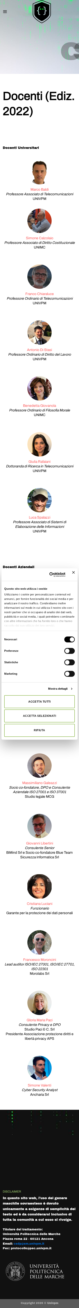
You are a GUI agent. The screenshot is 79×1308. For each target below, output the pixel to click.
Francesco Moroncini (39, 960)
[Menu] (5, 11)
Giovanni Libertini (39, 843)
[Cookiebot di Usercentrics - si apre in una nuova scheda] (49, 574)
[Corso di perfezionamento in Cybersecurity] (41, 11)
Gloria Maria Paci (40, 1020)
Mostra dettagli (58, 688)
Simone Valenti (39, 1085)
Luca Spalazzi (39, 517)
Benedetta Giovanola (39, 406)
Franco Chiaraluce (39, 294)
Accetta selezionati (39, 715)
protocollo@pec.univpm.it (31, 1248)
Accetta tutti (39, 701)
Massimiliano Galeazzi (39, 783)
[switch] (69, 651)
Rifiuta (39, 730)
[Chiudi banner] (73, 574)
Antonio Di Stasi (39, 350)
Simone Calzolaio (39, 238)
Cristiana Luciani (39, 904)
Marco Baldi (39, 189)
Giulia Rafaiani (39, 462)
